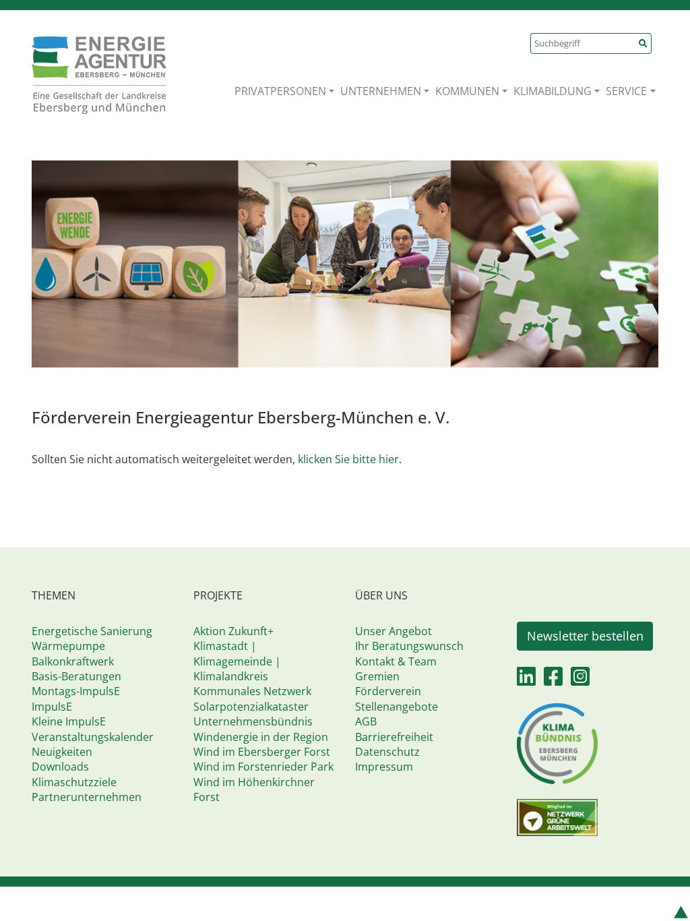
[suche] (643, 43)
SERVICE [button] (626, 91)
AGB (366, 721)
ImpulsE (52, 706)
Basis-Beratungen (76, 676)
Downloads (60, 766)
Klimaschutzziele (74, 782)
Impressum (384, 766)
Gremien (377, 676)
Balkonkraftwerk (73, 661)
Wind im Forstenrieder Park (263, 766)
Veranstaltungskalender (93, 737)
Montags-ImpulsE (76, 691)
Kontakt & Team (396, 661)
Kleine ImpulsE (69, 721)
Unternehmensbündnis (253, 721)
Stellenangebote (396, 706)
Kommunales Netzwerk (252, 691)
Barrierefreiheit (394, 737)
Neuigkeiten (62, 751)
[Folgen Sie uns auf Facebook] (553, 680)
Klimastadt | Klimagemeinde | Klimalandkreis (237, 661)
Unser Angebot (393, 631)
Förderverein (388, 691)
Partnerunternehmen (87, 797)
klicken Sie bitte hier (348, 459)
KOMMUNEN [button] (467, 91)
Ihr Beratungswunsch (409, 645)
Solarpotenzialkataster (251, 706)
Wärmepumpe (68, 645)
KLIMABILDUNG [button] (552, 91)
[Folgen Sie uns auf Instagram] (580, 680)
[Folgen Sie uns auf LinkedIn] (526, 680)
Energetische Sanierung (92, 631)
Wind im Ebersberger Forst (261, 751)
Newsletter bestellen (585, 636)
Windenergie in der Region (260, 737)
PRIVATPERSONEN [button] (280, 91)
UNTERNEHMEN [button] (380, 91)
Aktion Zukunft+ (233, 631)
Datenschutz (387, 751)
